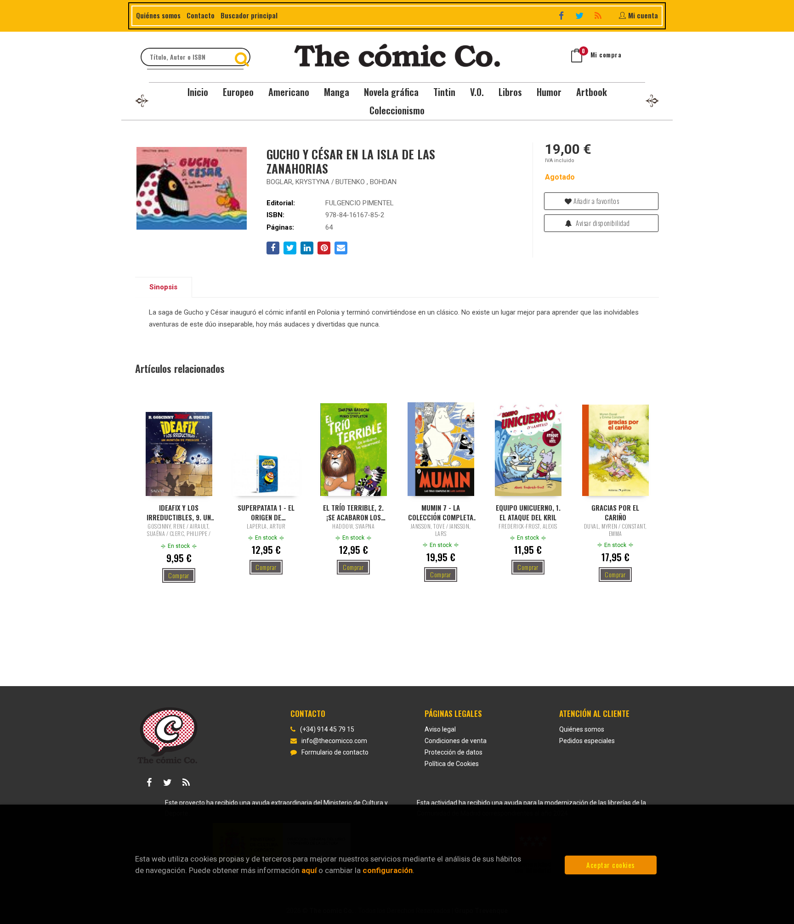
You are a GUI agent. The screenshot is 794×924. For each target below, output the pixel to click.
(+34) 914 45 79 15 (327, 729)
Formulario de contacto (335, 752)
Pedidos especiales (587, 740)
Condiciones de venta (456, 740)
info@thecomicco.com (334, 740)
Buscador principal (249, 15)
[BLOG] (599, 15)
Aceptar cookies (610, 865)
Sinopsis (163, 287)
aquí (309, 870)
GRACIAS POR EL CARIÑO (615, 512)
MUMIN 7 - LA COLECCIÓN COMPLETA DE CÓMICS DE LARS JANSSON (440, 512)
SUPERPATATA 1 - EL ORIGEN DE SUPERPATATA (266, 512)
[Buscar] (243, 57)
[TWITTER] (580, 15)
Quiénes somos (158, 15)
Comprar (178, 575)
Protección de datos (453, 752)
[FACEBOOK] (562, 15)
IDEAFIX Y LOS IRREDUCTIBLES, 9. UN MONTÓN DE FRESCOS (179, 512)
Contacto (201, 15)
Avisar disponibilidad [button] (602, 223)
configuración (388, 870)
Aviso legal (440, 729)
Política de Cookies (452, 763)
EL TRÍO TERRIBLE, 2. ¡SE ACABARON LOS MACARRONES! (353, 512)
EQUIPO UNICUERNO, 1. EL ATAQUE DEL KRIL (528, 512)
